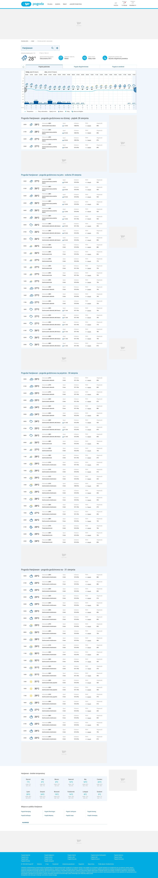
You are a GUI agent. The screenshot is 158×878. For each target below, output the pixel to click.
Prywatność (55, 864)
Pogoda (38, 4)
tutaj (55, 875)
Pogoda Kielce (25, 857)
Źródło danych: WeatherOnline (106, 864)
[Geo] (57, 48)
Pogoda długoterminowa (81, 67)
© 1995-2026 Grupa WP (27, 864)
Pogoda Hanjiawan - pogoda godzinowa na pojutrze (44, 373)
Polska (49, 4)
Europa (57, 4)
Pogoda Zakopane (49, 861)
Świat (65, 4)
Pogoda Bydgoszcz (49, 855)
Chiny (33, 41)
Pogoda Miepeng (49, 815)
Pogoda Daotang (92, 811)
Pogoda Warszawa (119, 859)
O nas (47, 864)
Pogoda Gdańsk (72, 855)
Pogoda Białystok (25, 855)
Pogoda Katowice (118, 855)
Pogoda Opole (24, 859)
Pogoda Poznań (48, 859)
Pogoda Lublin (71, 857)
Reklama (39, 864)
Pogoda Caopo (70, 815)
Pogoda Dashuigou (26, 815)
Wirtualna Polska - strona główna (26, 4)
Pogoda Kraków (48, 857)
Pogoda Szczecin (95, 859)
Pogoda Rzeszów (72, 859)
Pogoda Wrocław (25, 861)
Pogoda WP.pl (25, 41)
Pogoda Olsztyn (118, 857)
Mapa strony (91, 864)
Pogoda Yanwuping (92, 815)
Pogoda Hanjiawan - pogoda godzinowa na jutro (42, 175)
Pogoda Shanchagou (50, 811)
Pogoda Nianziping (26, 811)
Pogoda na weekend (118, 67)
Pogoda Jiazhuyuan (71, 811)
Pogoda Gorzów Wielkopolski (98, 855)
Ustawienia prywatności (68, 864)
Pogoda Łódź (94, 857)
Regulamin (81, 864)
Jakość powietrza (76, 4)
